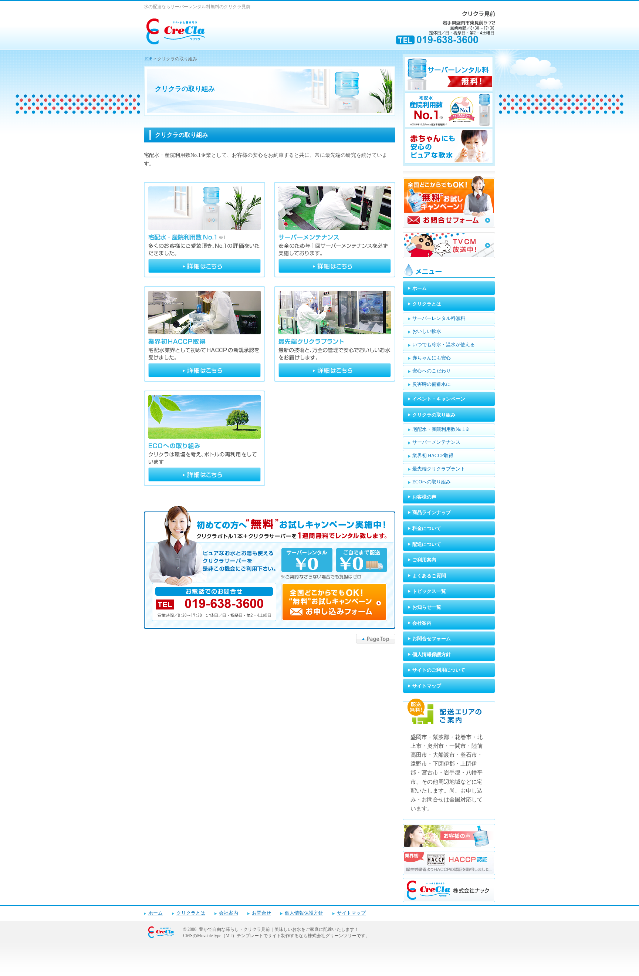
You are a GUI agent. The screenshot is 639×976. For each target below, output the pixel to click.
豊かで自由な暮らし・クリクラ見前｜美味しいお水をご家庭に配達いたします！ (279, 929)
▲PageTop (375, 639)
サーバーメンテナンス (334, 229)
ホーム (155, 913)
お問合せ (261, 913)
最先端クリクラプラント (334, 334)
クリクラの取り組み (181, 135)
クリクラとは (190, 913)
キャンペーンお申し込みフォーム (269, 567)
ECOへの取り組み (204, 438)
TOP (148, 58)
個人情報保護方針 (304, 913)
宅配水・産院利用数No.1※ (204, 229)
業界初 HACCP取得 (204, 334)
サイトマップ (351, 913)
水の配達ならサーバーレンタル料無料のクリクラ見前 (197, 6)
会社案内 (228, 913)
